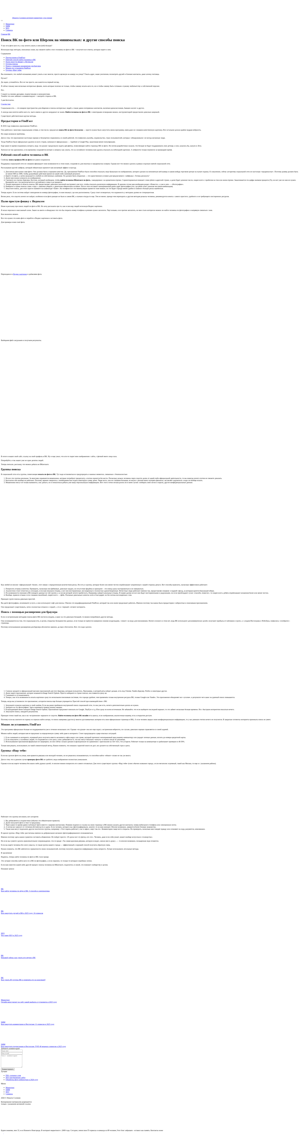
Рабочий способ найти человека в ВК (21, 60)
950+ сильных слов (13, 1075)
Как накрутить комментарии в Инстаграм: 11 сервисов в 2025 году (27, 1024)
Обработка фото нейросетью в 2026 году (22, 1080)
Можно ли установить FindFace (18, 68)
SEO (7, 28)
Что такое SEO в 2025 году (11, 935)
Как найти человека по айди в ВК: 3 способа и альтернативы (25, 891)
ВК (9, 34)
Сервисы (9, 30)
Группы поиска (12, 64)
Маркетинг (10, 24)
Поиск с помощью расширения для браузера (23, 66)
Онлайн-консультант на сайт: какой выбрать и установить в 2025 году (29, 1002)
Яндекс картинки (20, 274)
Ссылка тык (6, 104)
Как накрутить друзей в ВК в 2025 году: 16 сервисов (22, 913)
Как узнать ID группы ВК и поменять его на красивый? (23, 980)
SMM (8, 26)
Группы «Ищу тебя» (14, 70)
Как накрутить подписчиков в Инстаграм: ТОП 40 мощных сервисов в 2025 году (33, 1046)
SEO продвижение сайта (15, 1078)
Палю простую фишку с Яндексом (19, 62)
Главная (4, 34)
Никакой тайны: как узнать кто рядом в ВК (18, 958)
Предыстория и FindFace (15, 58)
